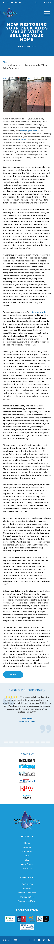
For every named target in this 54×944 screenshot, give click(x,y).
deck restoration (39, 312)
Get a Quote (27, 864)
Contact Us (27, 868)
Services (27, 847)
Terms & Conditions (27, 892)
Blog (5, 62)
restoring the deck (28, 130)
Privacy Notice (27, 897)
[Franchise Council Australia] (27, 927)
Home (27, 843)
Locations (27, 851)
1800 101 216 (45, 2)
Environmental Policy (27, 901)
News (27, 855)
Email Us (27, 888)
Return (13, 674)
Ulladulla (22, 139)
